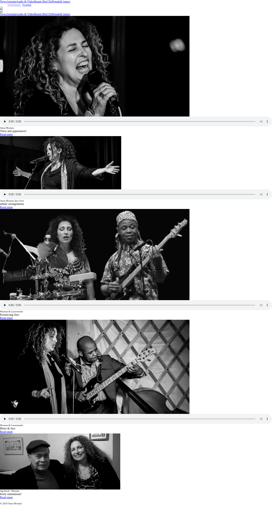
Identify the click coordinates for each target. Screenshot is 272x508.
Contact (65, 1)
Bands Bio (40, 1)
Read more (6, 134)
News (3, 1)
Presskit (56, 1)
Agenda (11, 1)
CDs (49, 1)
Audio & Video (25, 1)
